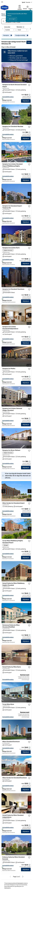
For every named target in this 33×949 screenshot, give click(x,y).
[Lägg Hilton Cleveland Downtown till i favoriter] (29, 742)
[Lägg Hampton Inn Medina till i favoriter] (29, 369)
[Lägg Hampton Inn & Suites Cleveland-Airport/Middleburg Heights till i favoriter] (29, 164)
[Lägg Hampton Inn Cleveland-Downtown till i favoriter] (29, 289)
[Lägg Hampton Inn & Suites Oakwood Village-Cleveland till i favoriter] (29, 408)
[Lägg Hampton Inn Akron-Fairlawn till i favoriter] (29, 450)
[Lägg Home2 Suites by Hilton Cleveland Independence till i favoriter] (29, 815)
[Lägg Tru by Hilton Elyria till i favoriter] (29, 704)
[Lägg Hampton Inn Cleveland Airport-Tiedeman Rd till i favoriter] (29, 206)
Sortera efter (7, 27)
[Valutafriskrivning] (23, 27)
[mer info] (30, 95)
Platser (3, 14)
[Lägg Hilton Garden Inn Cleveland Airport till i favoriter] (29, 503)
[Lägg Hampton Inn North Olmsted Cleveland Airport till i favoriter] (29, 85)
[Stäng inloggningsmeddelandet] (31, 11)
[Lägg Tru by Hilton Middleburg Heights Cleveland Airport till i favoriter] (29, 541)
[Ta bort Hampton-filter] (11, 35)
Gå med (25, 8)
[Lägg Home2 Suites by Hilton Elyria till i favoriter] (29, 667)
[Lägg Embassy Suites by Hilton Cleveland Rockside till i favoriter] (29, 857)
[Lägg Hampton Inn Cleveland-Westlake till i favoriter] (29, 127)
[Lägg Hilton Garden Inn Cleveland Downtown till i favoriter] (29, 778)
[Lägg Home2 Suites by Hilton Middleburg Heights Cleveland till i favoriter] (29, 583)
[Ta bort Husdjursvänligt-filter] (27, 35)
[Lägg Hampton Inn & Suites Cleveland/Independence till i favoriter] (29, 327)
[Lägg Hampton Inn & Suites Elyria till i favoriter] (29, 248)
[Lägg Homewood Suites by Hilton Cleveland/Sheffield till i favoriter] (29, 625)
